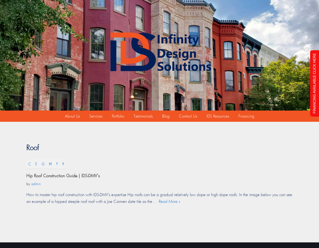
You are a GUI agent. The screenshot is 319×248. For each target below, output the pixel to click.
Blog (166, 116)
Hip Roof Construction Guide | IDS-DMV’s (63, 175)
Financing (246, 116)
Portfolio (118, 116)
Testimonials (143, 116)
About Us (72, 116)
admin (36, 183)
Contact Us (188, 116)
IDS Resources (217, 116)
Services (96, 116)
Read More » (169, 201)
